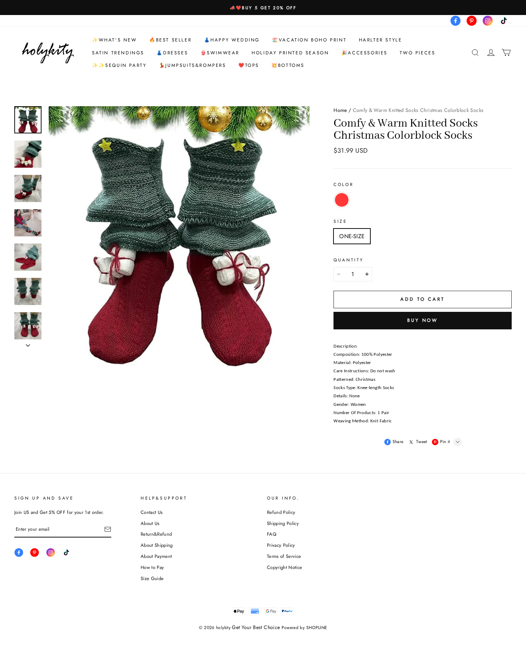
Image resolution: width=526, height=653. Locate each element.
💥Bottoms (288, 65)
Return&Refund (156, 534)
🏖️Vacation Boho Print (309, 39)
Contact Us (151, 512)
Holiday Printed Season (290, 52)
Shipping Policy (283, 523)
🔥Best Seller (170, 39)
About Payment (156, 556)
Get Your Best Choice (256, 627)
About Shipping (157, 545)
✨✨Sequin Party (119, 65)
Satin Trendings (118, 52)
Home (340, 110)
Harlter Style (380, 39)
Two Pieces (417, 52)
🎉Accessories (364, 52)
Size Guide (152, 578)
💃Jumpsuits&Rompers (192, 65)
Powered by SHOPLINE (304, 627)
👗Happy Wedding (232, 39)
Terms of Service (284, 556)
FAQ (271, 534)
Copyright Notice (284, 567)
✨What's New (114, 39)
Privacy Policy (281, 545)
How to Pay (152, 567)
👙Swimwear (219, 52)
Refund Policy (281, 512)
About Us (150, 523)
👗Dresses (172, 52)
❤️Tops (248, 65)
